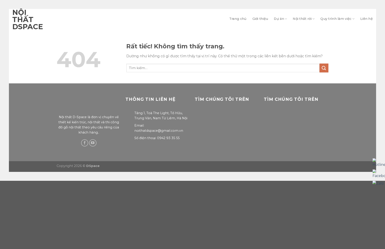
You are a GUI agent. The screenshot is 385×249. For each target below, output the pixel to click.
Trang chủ (238, 19)
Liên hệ (366, 19)
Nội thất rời (302, 19)
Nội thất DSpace (20, 19)
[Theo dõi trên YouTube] (92, 143)
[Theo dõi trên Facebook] (84, 143)
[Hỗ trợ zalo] (378, 183)
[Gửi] (323, 68)
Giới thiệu (260, 19)
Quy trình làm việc (335, 19)
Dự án (279, 19)
